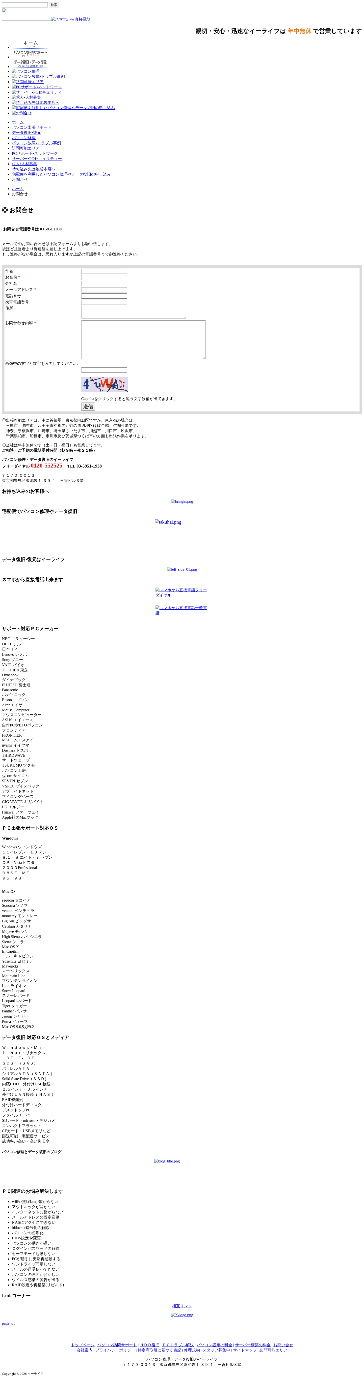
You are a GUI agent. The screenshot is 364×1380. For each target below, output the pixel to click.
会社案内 (85, 1350)
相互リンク (182, 1306)
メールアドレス (20, 289)
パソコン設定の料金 (214, 1345)
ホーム (18, 122)
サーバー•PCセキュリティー (37, 159)
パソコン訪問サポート (117, 1345)
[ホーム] (26, 19)
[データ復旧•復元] (182, 569)
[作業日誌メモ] (182, 1171)
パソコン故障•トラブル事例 (36, 143)
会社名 (11, 283)
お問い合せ (283, 1345)
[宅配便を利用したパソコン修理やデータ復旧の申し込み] (182, 535)
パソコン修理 (24, 138)
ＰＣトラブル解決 (178, 1345)
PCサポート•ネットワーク (35, 153)
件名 (9, 271)
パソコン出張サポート (32, 127)
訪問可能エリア (26, 148)
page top (8, 1323)
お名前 (12, 277)
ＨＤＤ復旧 (149, 1345)
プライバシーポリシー (115, 1350)
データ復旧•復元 (26, 132)
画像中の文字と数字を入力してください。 (42, 363)
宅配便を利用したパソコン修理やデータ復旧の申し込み (61, 174)
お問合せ (20, 179)
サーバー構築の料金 (253, 1345)
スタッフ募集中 (216, 1350)
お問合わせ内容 (20, 323)
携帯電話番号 (17, 302)
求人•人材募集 (24, 164)
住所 (9, 308)
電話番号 (13, 296)
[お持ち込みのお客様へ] (182, 501)
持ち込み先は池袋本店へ (33, 169)
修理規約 (192, 1350)
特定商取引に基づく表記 (159, 1350)
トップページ (83, 1345)
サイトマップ (245, 1350)
